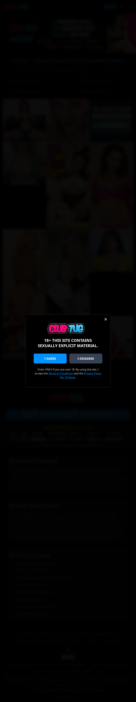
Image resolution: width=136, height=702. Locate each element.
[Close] (106, 319)
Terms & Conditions (60, 373)
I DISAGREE (86, 359)
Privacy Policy (92, 373)
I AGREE (50, 359)
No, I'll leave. (68, 377)
